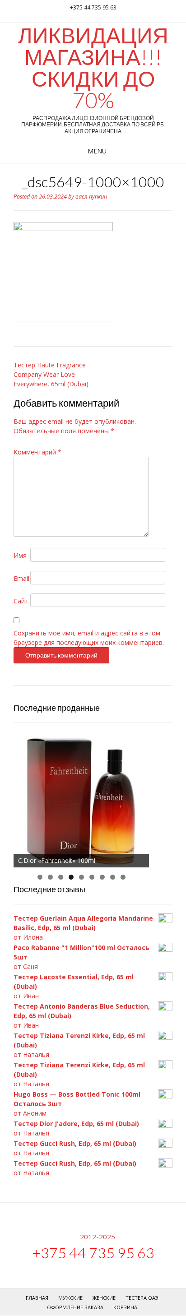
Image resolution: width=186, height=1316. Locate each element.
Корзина (125, 1307)
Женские (104, 1297)
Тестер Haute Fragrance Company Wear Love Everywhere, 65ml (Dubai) (51, 374)
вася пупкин (91, 196)
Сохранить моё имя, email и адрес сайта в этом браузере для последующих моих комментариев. (89, 638)
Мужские (70, 1297)
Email (21, 578)
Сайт (21, 601)
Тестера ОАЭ (142, 1297)
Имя (20, 555)
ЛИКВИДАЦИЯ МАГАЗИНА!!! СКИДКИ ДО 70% (93, 67)
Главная (37, 1297)
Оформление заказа (75, 1307)
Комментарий (37, 452)
